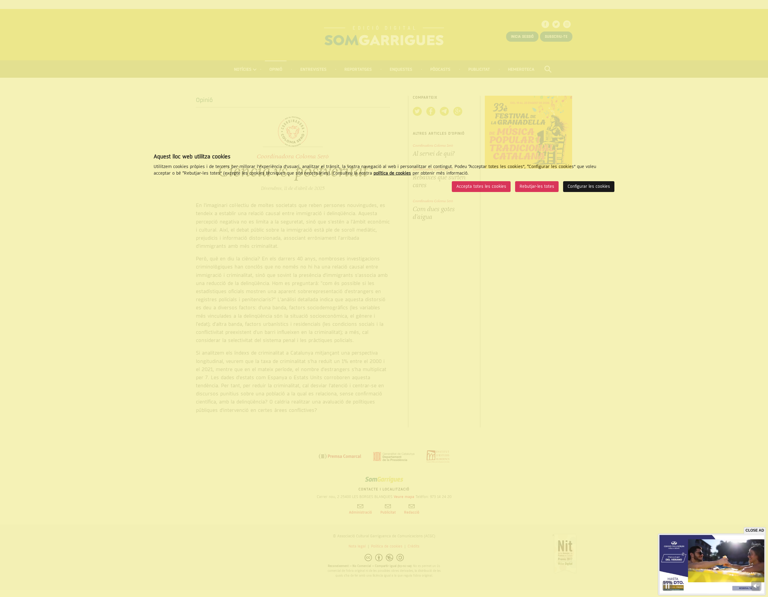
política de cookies (392, 173)
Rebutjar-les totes (537, 186)
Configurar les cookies (589, 186)
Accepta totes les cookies (481, 186)
